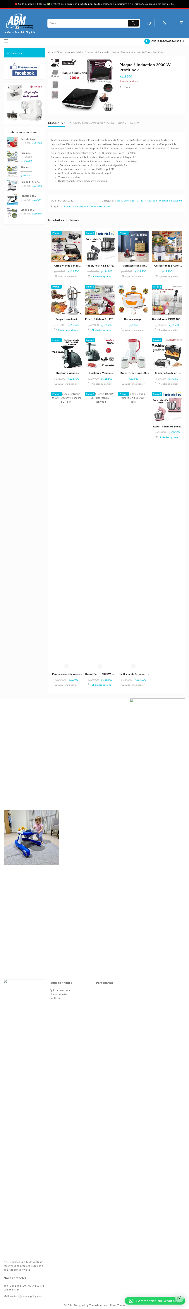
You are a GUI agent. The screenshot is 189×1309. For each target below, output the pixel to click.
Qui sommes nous (60, 990)
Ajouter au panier (68, 276)
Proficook (124, 87)
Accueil (52, 52)
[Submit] (133, 23)
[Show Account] (164, 23)
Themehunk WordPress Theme (107, 1305)
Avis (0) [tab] (135, 122)
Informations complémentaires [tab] (91, 122)
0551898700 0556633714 (168, 41)
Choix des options (101, 276)
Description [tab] (56, 122)
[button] (108, 64)
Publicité (55, 998)
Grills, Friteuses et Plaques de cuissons (98, 52)
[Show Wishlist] (151, 23)
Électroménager (66, 52)
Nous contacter (59, 994)
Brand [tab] (122, 122)
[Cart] (181, 23)
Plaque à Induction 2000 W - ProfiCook (87, 206)
